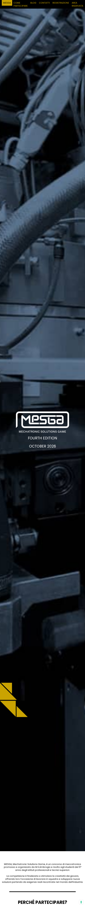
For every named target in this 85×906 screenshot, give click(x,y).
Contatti (44, 2)
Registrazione (60, 2)
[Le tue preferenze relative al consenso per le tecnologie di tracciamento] (81, 902)
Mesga (7, 2)
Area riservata (77, 4)
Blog (33, 2)
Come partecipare (21, 4)
